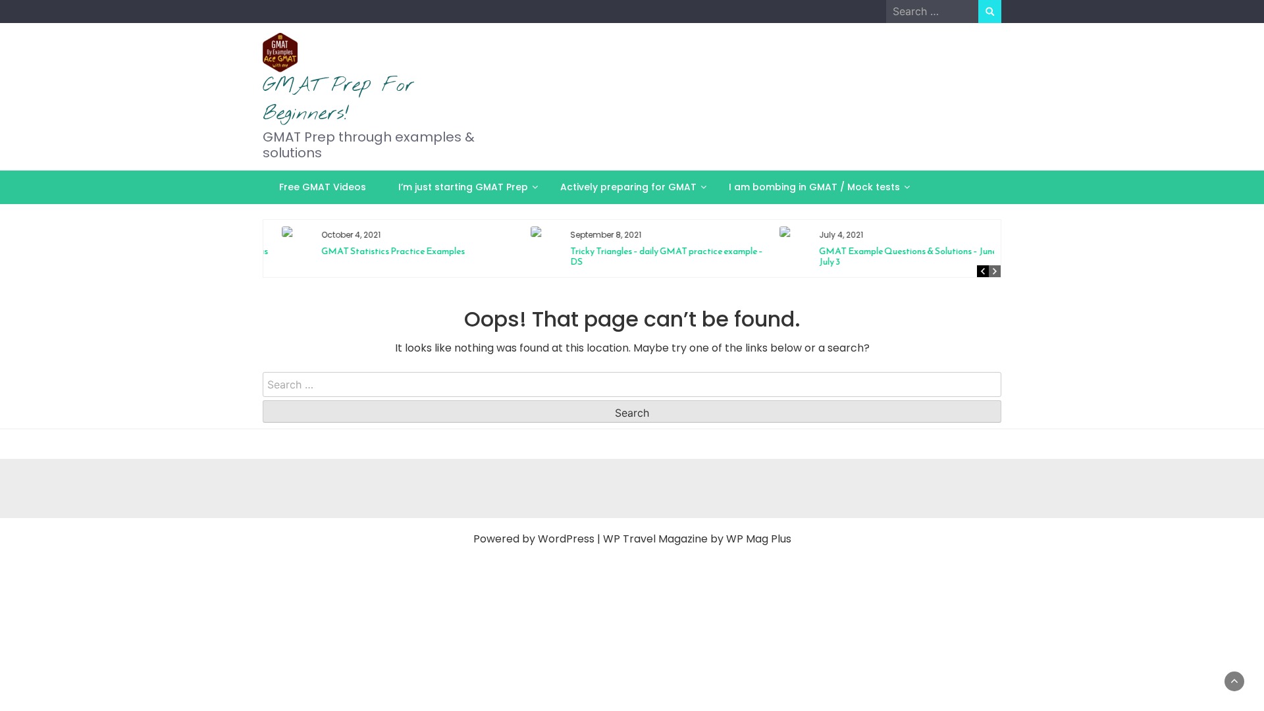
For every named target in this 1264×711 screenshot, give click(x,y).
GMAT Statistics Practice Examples (382, 251)
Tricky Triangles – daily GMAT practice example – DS (655, 256)
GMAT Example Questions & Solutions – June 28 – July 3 (905, 256)
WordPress (566, 538)
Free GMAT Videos (322, 187)
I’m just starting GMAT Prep (463, 187)
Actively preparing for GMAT (628, 187)
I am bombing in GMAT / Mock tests (814, 187)
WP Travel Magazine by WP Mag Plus (697, 538)
